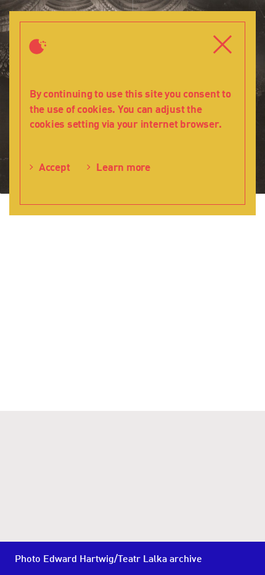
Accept (54, 166)
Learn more (123, 166)
